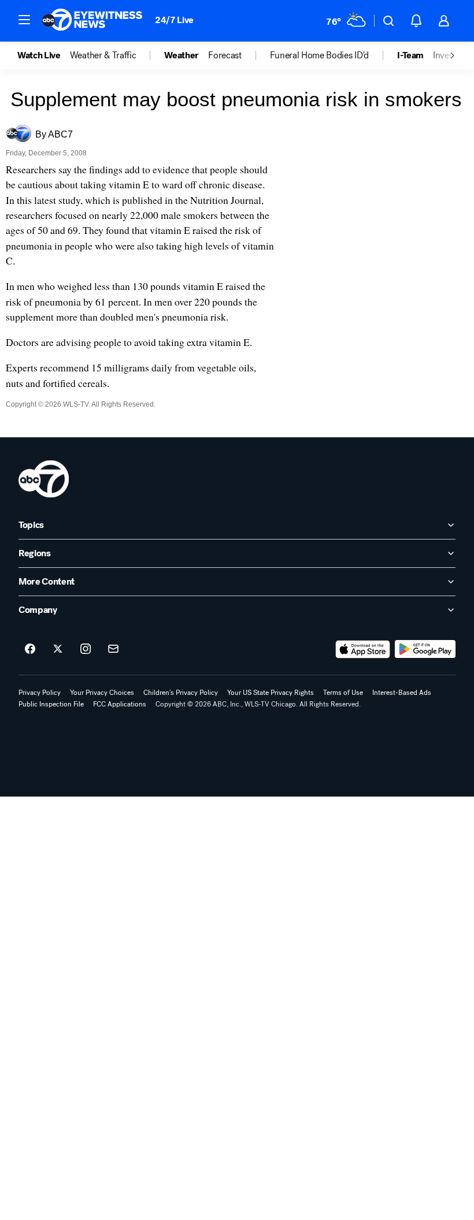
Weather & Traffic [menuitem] (103, 55)
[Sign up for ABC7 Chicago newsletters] (113, 649)
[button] (24, 19)
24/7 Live (174, 20)
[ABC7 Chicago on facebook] (30, 649)
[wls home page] (43, 478)
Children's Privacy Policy (180, 692)
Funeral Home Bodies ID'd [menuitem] (319, 55)
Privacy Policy (39, 692)
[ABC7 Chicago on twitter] (57, 649)
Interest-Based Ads (401, 692)
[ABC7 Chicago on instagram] (85, 649)
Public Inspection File (51, 704)
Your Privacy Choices (102, 692)
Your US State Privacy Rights (270, 692)
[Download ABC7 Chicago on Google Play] (425, 649)
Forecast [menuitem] (224, 55)
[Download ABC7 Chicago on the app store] (363, 649)
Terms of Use (343, 692)
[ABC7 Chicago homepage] (92, 21)
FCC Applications (119, 704)
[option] (43, 55)
